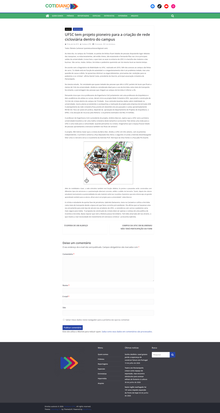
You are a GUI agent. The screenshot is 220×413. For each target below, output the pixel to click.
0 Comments (98, 44)
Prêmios (70, 16)
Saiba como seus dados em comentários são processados (127, 331)
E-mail (66, 296)
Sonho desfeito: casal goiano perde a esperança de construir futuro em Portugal (136, 357)
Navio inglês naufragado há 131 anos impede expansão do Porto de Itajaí (135, 390)
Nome (66, 285)
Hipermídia (122, 16)
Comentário (68, 254)
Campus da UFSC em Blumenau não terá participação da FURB (136, 227)
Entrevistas (109, 16)
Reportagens (83, 16)
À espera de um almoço (76, 225)
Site (64, 307)
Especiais (96, 16)
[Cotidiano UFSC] (47, 16)
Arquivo (134, 16)
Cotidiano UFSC (87, 44)
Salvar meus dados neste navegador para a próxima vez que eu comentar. (98, 320)
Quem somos (57, 16)
